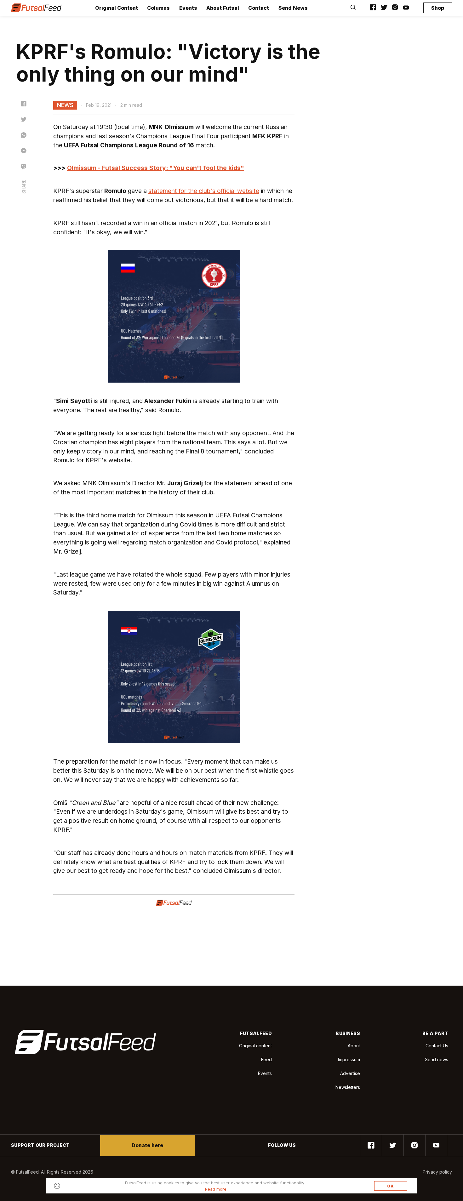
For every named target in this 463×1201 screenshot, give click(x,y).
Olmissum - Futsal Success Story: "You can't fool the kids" (155, 168)
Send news (436, 1059)
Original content (255, 1045)
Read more (215, 1189)
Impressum (349, 1059)
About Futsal (222, 8)
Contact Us (437, 1045)
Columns (158, 8)
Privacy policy (437, 1172)
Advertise (350, 1073)
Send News (293, 8)
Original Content (116, 8)
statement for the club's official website (203, 191)
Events (188, 8)
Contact (258, 8)
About (354, 1045)
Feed (266, 1059)
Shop (437, 8)
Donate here (147, 1145)
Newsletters (347, 1087)
